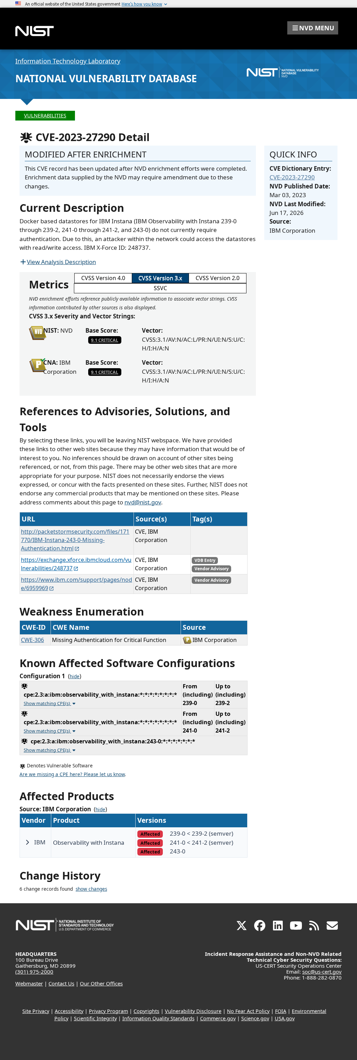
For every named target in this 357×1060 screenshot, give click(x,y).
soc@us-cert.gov (322, 971)
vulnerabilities (45, 115)
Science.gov (255, 1018)
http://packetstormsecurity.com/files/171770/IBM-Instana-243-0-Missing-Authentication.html (75, 540)
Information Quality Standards (158, 1018)
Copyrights (146, 1011)
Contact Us (61, 983)
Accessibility (69, 1011)
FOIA (280, 1011)
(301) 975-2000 (34, 971)
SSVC (160, 288)
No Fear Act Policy (248, 1011)
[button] (312, 27)
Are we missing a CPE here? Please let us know (72, 774)
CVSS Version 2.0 (218, 278)
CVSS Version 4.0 (103, 278)
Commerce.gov (218, 1018)
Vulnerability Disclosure (193, 1011)
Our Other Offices (101, 983)
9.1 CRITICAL (104, 340)
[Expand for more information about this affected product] (27, 842)
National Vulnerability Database (106, 78)
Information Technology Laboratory (67, 61)
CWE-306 (32, 640)
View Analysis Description (61, 262)
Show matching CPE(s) (47, 703)
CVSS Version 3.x (160, 278)
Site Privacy (35, 1011)
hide (74, 676)
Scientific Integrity (95, 1018)
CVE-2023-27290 (292, 177)
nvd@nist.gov (142, 502)
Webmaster (29, 983)
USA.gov (285, 1018)
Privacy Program (108, 1011)
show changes (91, 889)
